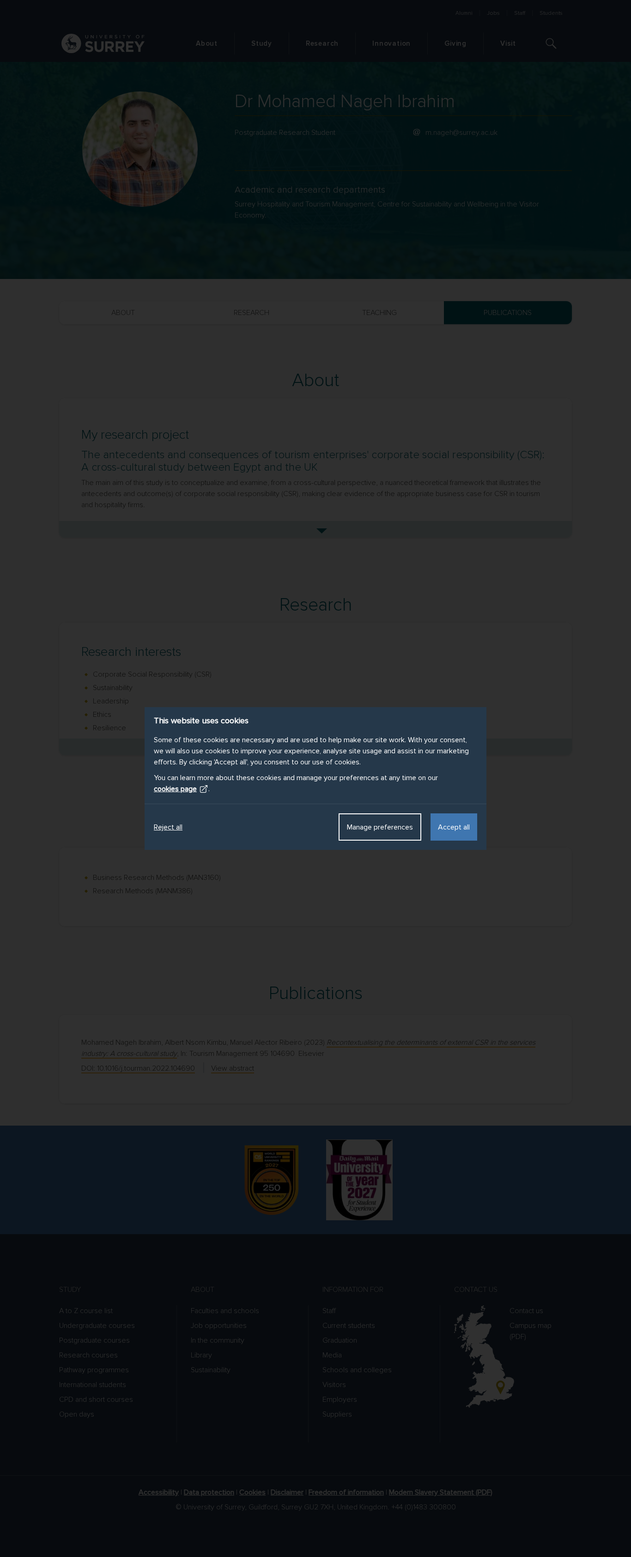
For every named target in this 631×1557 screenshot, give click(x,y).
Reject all (168, 827)
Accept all (454, 827)
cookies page (175, 789)
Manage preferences (380, 827)
